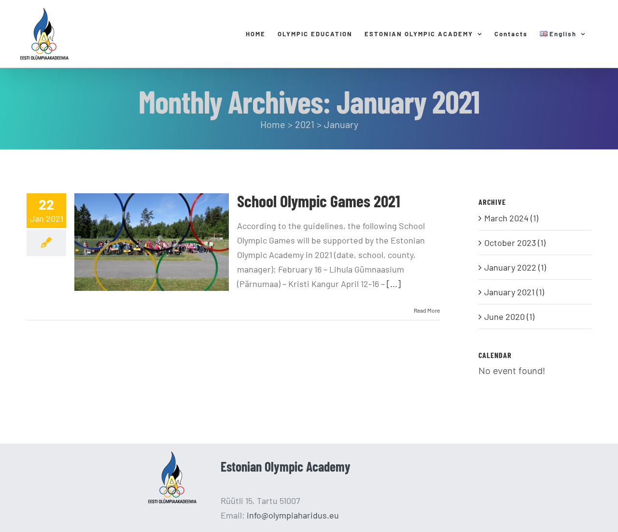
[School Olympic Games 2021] (151, 242)
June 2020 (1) (509, 316)
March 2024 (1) (511, 218)
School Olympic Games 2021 (318, 201)
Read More (427, 310)
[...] (394, 283)
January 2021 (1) (514, 292)
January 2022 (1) (515, 267)
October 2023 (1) (515, 242)
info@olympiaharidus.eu (293, 515)
